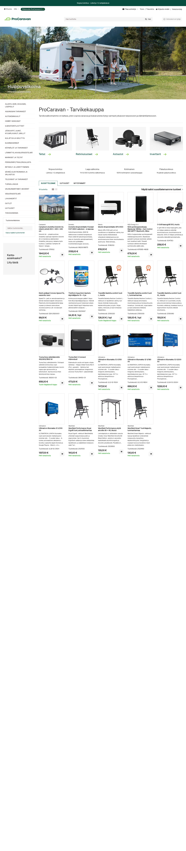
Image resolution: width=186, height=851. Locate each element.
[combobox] (108, 19)
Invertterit (155, 154)
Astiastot (118, 154)
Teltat (42, 154)
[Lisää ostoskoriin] (62, 254)
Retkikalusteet (84, 154)
